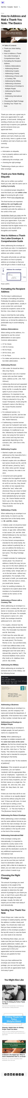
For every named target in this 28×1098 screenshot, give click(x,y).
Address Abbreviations (13, 66)
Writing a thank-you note (16, 946)
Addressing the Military (13, 81)
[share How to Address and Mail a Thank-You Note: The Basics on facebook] (14, 1074)
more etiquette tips (17, 197)
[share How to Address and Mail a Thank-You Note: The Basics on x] (5, 1074)
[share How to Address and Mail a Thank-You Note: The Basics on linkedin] (8, 1074)
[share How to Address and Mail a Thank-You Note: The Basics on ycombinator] (23, 1074)
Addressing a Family (12, 73)
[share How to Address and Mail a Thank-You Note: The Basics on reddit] (11, 1074)
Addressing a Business (13, 83)
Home (2, 13)
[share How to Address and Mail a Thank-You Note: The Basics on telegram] (20, 1074)
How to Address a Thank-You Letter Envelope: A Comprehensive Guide (13, 56)
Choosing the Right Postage (13, 101)
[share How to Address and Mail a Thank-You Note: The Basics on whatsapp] (17, 1074)
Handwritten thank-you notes (11, 215)
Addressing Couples (12, 71)
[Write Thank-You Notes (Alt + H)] (3, 3)
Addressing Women (12, 68)
